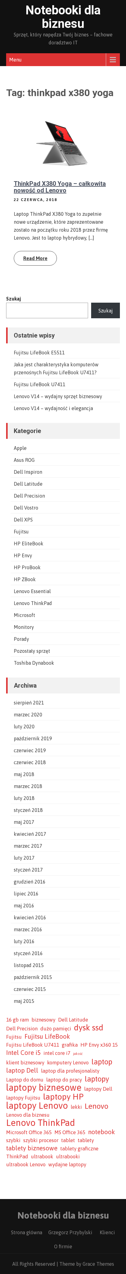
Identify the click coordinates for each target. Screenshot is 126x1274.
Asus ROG (24, 460)
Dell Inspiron (28, 472)
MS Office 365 (69, 1132)
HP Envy (23, 555)
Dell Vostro (26, 507)
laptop (101, 1062)
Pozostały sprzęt (32, 651)
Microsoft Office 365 (29, 1132)
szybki (13, 1140)
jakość (78, 1053)
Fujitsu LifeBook (47, 1036)
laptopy (97, 1079)
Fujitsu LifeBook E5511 (39, 352)
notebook (101, 1131)
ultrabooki (68, 1156)
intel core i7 (56, 1053)
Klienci (107, 1232)
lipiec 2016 (26, 893)
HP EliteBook (28, 543)
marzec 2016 (28, 929)
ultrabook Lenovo (26, 1164)
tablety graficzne (79, 1148)
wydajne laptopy (67, 1164)
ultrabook (42, 1156)
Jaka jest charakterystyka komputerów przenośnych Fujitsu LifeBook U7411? (56, 368)
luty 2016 (24, 941)
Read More (35, 258)
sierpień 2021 (29, 702)
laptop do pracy (64, 1080)
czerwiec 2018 (30, 762)
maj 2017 (24, 822)
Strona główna (26, 1232)
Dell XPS (23, 519)
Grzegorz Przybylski (70, 1232)
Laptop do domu (24, 1080)
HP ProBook (27, 567)
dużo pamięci (55, 1029)
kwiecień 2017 (30, 834)
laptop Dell (22, 1070)
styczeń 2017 (28, 869)
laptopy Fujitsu (23, 1098)
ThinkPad (17, 1156)
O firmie (63, 1246)
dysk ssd (88, 1028)
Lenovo (96, 1106)
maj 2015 (24, 1001)
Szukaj (13, 298)
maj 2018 (24, 774)
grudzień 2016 (30, 881)
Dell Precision (29, 496)
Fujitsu (21, 531)
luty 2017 (24, 858)
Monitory (24, 627)
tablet (68, 1140)
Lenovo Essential (32, 591)
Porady (21, 639)
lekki (76, 1107)
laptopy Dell (98, 1089)
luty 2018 (24, 798)
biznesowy (43, 1020)
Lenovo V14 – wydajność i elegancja (53, 408)
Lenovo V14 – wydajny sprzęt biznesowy (58, 396)
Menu (15, 59)
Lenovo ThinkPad (33, 603)
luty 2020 (24, 726)
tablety (86, 1140)
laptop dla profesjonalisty (70, 1071)
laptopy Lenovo (37, 1106)
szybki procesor (40, 1140)
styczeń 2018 (28, 810)
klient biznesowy (25, 1062)
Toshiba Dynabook (34, 663)
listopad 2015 (29, 965)
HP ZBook (25, 579)
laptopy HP (63, 1097)
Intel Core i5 (23, 1052)
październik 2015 (33, 977)
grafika (70, 1045)
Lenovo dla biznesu (28, 1115)
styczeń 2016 (28, 953)
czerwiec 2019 (30, 750)
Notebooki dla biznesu (63, 17)
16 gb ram (17, 1020)
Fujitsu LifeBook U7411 (39, 384)
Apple (20, 448)
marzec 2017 (28, 846)
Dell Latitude (28, 484)
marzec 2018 (28, 786)
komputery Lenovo (68, 1062)
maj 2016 (24, 905)
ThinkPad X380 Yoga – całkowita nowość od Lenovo (60, 187)
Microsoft (24, 615)
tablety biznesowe (31, 1148)
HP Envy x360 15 (99, 1045)
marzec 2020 (28, 714)
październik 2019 (33, 738)
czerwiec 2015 (30, 989)
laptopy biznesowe (43, 1088)
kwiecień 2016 (30, 917)
